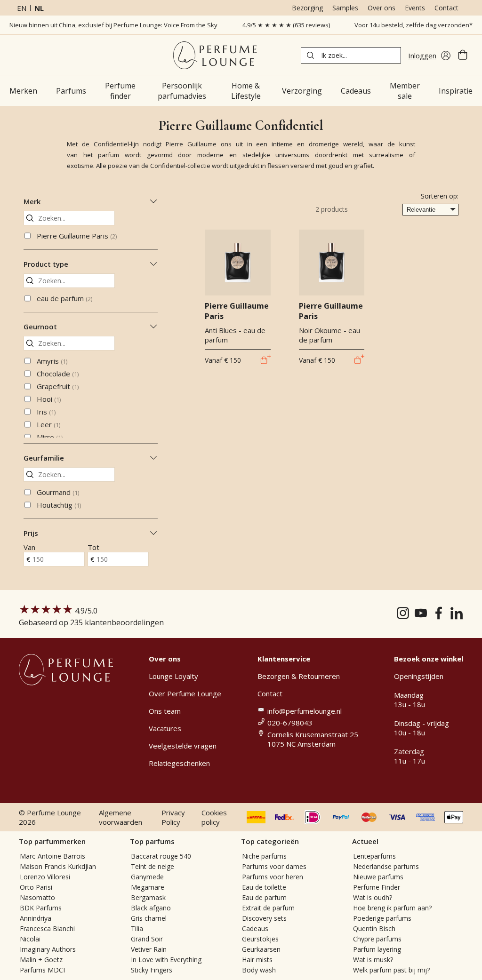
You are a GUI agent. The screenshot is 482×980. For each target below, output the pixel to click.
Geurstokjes (260, 938)
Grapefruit (58, 386)
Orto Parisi (36, 887)
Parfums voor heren (272, 876)
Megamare (147, 887)
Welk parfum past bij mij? (391, 969)
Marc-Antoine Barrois (52, 856)
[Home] (215, 55)
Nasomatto (37, 897)
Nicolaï (30, 938)
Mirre (50, 437)
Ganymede (147, 876)
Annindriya (35, 918)
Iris (46, 411)
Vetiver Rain (149, 949)
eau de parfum (64, 298)
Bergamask (148, 897)
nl (39, 8)
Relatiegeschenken (179, 763)
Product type (46, 264)
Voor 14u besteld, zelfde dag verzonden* (413, 25)
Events (415, 7)
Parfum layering (377, 949)
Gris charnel (149, 918)
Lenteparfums (374, 856)
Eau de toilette (264, 887)
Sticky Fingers (151, 969)
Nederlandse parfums (386, 866)
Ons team (165, 711)
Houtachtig (59, 505)
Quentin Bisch (374, 928)
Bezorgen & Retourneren (298, 676)
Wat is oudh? (372, 897)
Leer (48, 424)
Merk (32, 201)
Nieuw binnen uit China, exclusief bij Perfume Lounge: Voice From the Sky (113, 25)
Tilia (137, 928)
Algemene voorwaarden (120, 817)
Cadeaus (255, 928)
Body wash (259, 969)
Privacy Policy (173, 817)
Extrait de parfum (268, 907)
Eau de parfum (264, 897)
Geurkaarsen (261, 949)
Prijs (31, 533)
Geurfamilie (44, 457)
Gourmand (58, 492)
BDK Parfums (41, 907)
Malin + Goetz (41, 959)
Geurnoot (40, 326)
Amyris (52, 361)
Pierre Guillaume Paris (77, 235)
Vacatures (165, 728)
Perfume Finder (376, 887)
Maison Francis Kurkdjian (58, 866)
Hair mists (257, 959)
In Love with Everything (166, 959)
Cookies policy (214, 817)
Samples (345, 7)
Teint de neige (152, 866)
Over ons (381, 7)
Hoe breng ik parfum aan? (392, 907)
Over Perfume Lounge (185, 693)
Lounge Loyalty (173, 676)
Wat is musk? (373, 959)
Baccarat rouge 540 (161, 856)
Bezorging (307, 7)
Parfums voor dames (274, 866)
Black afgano (151, 907)
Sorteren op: (439, 195)
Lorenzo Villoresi (45, 876)
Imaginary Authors (48, 949)
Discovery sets (264, 918)
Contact (446, 7)
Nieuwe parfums (378, 876)
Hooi (49, 399)
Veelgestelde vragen (183, 745)
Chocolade (58, 373)
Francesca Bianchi (47, 928)
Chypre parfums (377, 938)
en (21, 8)
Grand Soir (147, 938)
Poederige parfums (382, 918)
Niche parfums (264, 856)
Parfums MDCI (42, 969)
